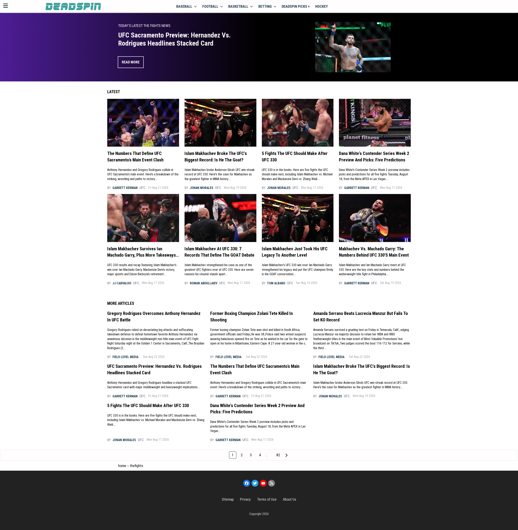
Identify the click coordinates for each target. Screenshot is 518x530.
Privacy (245, 499)
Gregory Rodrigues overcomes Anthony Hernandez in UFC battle (154, 316)
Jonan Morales (201, 188)
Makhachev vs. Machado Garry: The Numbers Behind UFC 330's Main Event (374, 252)
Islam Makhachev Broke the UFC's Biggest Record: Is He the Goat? (216, 156)
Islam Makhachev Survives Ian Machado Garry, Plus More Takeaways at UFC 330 (141, 252)
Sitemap (228, 499)
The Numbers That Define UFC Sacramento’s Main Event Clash (135, 156)
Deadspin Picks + (296, 6)
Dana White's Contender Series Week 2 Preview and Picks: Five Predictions (374, 156)
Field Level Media (125, 357)
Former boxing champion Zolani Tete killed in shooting (251, 316)
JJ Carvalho (122, 283)
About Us (289, 499)
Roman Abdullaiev (203, 283)
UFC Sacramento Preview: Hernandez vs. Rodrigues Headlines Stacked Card (154, 369)
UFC (142, 188)
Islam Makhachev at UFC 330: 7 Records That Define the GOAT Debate (219, 252)
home (122, 466)
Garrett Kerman (125, 188)
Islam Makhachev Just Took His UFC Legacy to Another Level (295, 252)
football (210, 6)
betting (265, 6)
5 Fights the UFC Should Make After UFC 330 (295, 156)
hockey (321, 6)
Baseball (184, 6)
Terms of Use (267, 499)
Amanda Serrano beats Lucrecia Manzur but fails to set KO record (360, 316)
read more (131, 62)
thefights (136, 466)
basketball (238, 6)
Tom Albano (276, 283)
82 (278, 455)
